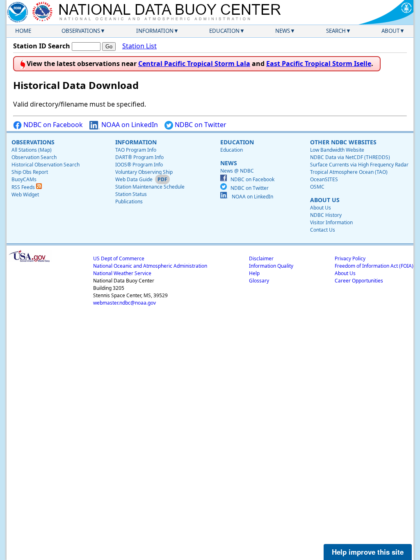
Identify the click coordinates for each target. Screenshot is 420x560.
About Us (320, 207)
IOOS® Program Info (139, 164)
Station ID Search (41, 45)
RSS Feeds (23, 187)
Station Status (131, 194)
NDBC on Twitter (199, 124)
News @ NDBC (237, 170)
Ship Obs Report (29, 171)
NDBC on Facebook (52, 124)
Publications (129, 201)
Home (23, 30)
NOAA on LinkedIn (129, 124)
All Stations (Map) (31, 149)
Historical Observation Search (45, 164)
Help (254, 273)
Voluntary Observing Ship (144, 171)
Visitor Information (331, 222)
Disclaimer (261, 258)
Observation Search (34, 157)
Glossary (259, 280)
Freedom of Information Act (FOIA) (374, 265)
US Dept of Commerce (118, 258)
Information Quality (271, 265)
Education (224, 30)
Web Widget (25, 194)
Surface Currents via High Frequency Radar (359, 164)
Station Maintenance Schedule (150, 186)
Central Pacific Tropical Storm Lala (194, 63)
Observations (81, 30)
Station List (139, 45)
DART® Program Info (139, 157)
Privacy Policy (350, 258)
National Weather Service (122, 273)
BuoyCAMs (24, 179)
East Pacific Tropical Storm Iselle (318, 63)
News (282, 30)
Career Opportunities (359, 280)
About (390, 30)
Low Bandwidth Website (337, 149)
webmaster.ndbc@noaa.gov (124, 302)
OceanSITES (324, 179)
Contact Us (322, 229)
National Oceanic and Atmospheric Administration (150, 265)
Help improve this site (368, 552)
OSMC (317, 186)
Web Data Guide (134, 179)
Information (154, 30)
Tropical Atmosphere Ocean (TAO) (349, 171)
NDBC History (326, 215)
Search (336, 30)
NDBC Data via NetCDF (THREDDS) (350, 157)
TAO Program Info (135, 149)
